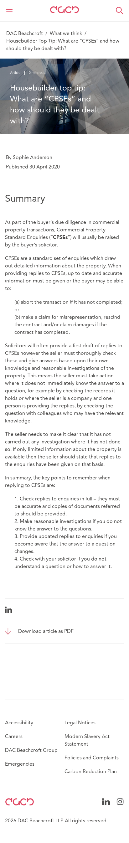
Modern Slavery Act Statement (87, 740)
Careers (14, 736)
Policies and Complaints (91, 758)
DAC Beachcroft (24, 33)
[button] (119, 11)
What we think (66, 33)
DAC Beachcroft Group (31, 750)
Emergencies (19, 764)
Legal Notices (79, 723)
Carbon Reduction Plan (90, 771)
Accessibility (19, 723)
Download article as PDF (46, 631)
